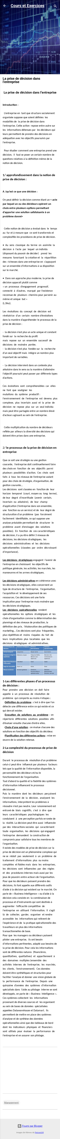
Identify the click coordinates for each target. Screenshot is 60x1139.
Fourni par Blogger (32, 1125)
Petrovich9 (39, 1132)
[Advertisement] (30, 42)
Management (11, 1102)
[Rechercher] (55, 7)
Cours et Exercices (27, 5)
